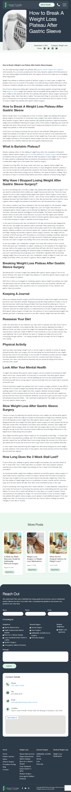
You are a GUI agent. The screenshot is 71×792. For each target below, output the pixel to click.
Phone (27, 610)
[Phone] (7, 684)
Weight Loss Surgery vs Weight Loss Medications (34, 559)
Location (14, 708)
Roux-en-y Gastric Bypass (13, 635)
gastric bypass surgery (48, 154)
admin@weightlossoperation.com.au (24, 702)
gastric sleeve (13, 91)
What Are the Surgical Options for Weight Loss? (58, 559)
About (5, 750)
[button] (44, 48)
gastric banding (31, 154)
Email (49, 610)
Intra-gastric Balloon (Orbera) (15, 645)
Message (6, 650)
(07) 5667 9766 (17, 686)
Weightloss (6, 624)
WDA (53, 789)
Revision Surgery (10, 642)
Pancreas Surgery (37, 638)
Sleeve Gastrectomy (11, 627)
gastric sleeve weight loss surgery (50, 70)
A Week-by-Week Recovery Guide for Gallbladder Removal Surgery (12, 560)
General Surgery (35, 624)
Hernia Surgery (36, 627)
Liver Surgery (36, 630)
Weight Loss (24, 750)
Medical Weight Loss (60, 750)
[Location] (7, 709)
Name (5, 610)
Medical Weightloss (60, 626)
